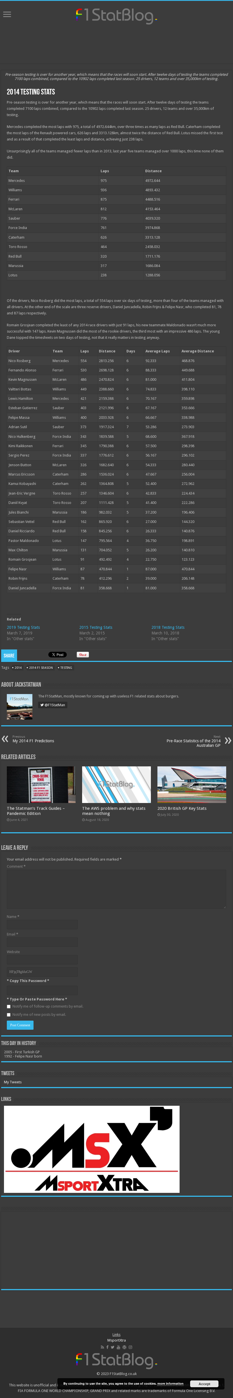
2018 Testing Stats (167, 627)
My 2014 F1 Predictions (33, 739)
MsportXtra (116, 1340)
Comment (16, 866)
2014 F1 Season (41, 668)
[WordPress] (124, 1347)
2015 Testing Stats (95, 627)
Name (13, 917)
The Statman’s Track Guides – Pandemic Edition (36, 811)
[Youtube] (118, 1347)
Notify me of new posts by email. (39, 1014)
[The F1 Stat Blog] (116, 15)
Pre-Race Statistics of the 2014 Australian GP (193, 741)
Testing (66, 668)
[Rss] (102, 1347)
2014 (18, 668)
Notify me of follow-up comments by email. (48, 1006)
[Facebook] (107, 1347)
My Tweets (13, 1082)
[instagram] (130, 1347)
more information (170, 1383)
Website (13, 952)
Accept (204, 1383)
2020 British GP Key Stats (182, 808)
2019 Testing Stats (23, 627)
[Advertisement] (116, 45)
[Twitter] (112, 1347)
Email (12, 934)
